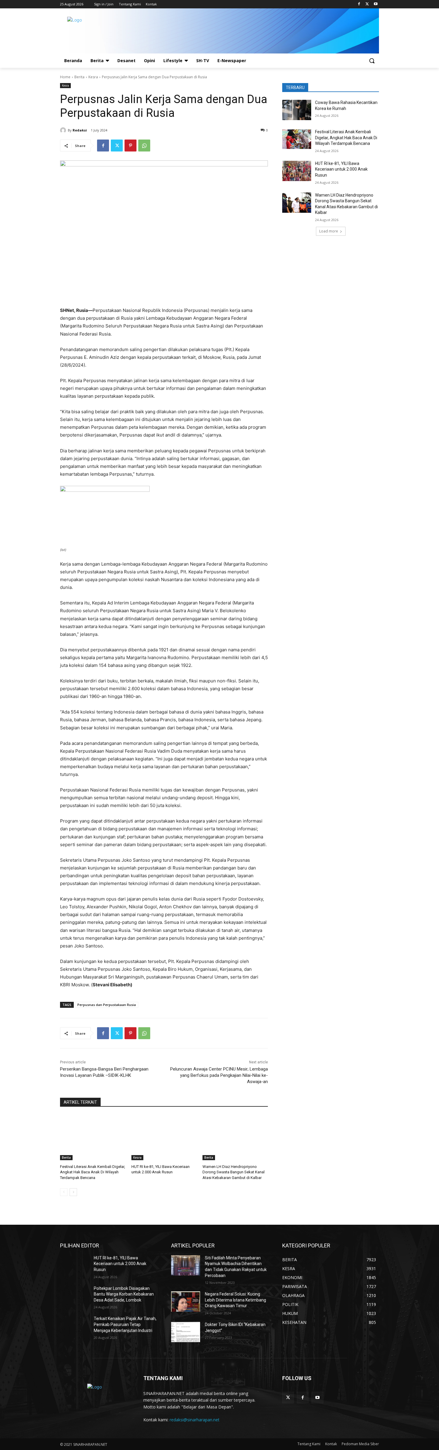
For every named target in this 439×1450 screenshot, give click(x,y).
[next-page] (73, 1192)
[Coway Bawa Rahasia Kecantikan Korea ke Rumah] (296, 110)
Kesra (93, 76)
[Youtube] (375, 4)
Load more (328, 231)
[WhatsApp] (144, 145)
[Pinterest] (130, 145)
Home (65, 76)
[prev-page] (63, 1192)
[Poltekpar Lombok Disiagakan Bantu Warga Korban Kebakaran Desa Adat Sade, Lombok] (74, 1296)
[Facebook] (359, 4)
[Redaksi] (64, 130)
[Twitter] (367, 4)
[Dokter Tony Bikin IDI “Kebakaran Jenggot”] (185, 1332)
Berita (79, 76)
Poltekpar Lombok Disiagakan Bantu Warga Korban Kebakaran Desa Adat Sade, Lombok (124, 1294)
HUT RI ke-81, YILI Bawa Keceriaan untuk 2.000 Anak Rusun (341, 169)
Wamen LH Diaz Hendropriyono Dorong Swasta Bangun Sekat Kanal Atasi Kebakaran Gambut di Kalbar (233, 1172)
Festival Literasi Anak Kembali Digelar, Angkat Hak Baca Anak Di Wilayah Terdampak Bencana (92, 1172)
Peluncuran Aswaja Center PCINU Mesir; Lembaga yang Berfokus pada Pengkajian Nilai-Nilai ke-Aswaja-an (219, 1075)
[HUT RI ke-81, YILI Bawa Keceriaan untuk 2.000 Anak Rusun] (164, 1137)
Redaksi (80, 130)
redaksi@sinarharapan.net (195, 1420)
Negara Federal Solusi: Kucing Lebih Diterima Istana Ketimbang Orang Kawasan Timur (235, 1300)
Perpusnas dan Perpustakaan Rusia (106, 1004)
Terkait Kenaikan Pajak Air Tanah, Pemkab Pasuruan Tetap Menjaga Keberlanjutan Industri (125, 1324)
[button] (372, 60)
